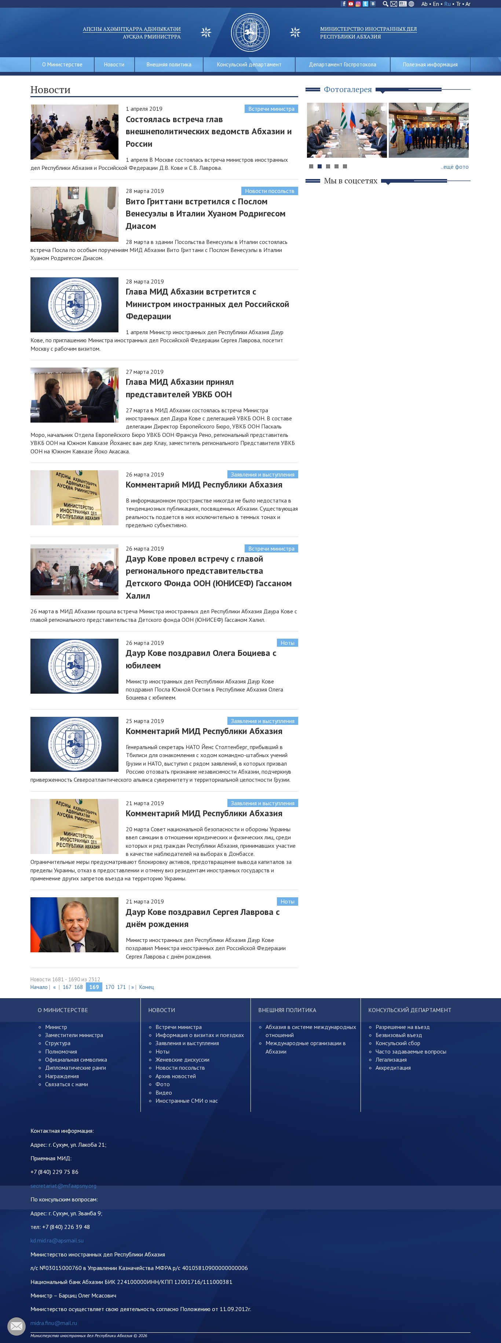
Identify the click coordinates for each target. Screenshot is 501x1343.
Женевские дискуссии (182, 1059)
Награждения (62, 1076)
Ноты (288, 642)
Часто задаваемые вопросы (411, 1051)
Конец (146, 986)
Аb (424, 3)
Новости (114, 64)
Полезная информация (430, 64)
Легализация (391, 1059)
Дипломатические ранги (75, 1067)
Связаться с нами (66, 1084)
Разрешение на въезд (403, 1026)
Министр (56, 1026)
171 (121, 986)
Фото (163, 1084)
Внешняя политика (169, 64)
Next (461, 144)
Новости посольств (270, 190)
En (436, 3)
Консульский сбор (398, 1043)
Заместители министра (74, 1035)
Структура (57, 1043)
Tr (458, 3)
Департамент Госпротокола (342, 64)
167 (67, 986)
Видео (164, 1092)
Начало (39, 986)
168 (78, 986)
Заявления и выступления (263, 474)
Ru (447, 3)
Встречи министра (271, 108)
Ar (468, 3)
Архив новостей (176, 1076)
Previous (316, 144)
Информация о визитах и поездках (200, 1035)
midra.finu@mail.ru (53, 1322)
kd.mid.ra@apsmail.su (57, 1240)
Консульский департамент (249, 64)
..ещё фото (455, 166)
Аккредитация (393, 1067)
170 (109, 986)
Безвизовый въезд (399, 1035)
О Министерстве (62, 64)
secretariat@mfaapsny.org (63, 1185)
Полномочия (61, 1051)
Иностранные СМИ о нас (187, 1100)
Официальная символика (76, 1059)
